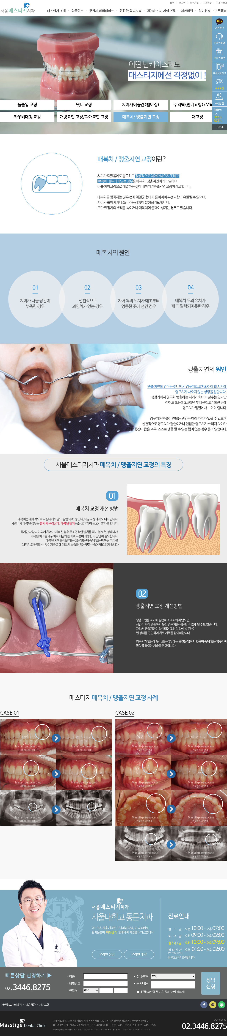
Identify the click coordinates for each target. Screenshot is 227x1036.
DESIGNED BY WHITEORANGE (137, 1030)
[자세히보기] (177, 992)
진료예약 (207, 3)
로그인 (182, 3)
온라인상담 (221, 3)
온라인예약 (218, 53)
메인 (172, 3)
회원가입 (194, 3)
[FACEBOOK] (203, 1005)
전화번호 (217, 115)
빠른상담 (218, 22)
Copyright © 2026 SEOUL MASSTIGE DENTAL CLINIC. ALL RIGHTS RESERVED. (88, 1030)
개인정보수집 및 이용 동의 (154, 992)
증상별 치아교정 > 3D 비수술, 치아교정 (17, 8)
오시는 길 (218, 98)
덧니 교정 (84, 104)
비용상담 (219, 68)
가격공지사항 (218, 83)
